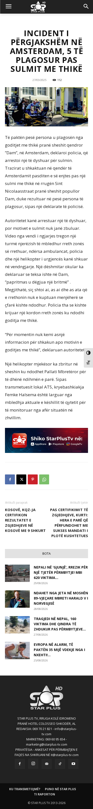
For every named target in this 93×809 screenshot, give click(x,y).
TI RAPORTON (44, 794)
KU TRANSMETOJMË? (24, 789)
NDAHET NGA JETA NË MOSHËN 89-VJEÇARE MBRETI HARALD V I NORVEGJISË (61, 598)
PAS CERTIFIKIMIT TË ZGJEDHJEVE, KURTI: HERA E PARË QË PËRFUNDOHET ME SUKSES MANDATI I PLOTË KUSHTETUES (69, 522)
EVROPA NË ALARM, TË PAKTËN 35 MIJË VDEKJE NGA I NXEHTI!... (59, 649)
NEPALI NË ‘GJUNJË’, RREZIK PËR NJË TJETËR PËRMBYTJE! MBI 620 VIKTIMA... (61, 572)
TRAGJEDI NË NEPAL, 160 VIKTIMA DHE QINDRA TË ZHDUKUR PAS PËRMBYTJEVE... (60, 623)
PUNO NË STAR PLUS (60, 789)
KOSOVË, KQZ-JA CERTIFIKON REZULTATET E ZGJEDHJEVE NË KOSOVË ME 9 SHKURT (25, 520)
